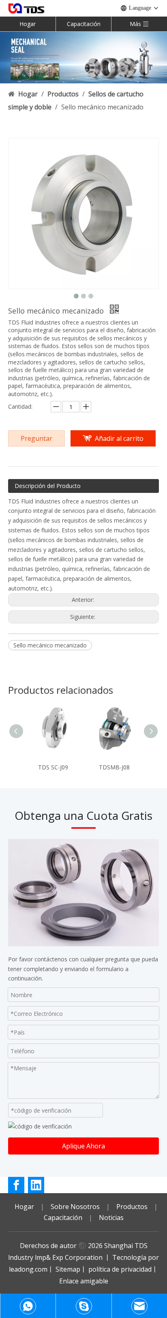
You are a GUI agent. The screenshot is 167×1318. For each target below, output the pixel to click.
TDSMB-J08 (114, 767)
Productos (132, 1206)
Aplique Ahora (83, 1146)
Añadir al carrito (119, 438)
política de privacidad (120, 1269)
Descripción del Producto (48, 486)
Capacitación (84, 24)
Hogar (27, 24)
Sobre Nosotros (75, 1206)
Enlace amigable (83, 1281)
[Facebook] (16, 1185)
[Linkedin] (36, 1185)
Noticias (111, 1217)
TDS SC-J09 (53, 767)
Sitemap (68, 1269)
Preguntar (36, 438)
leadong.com (28, 1269)
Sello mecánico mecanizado (50, 645)
